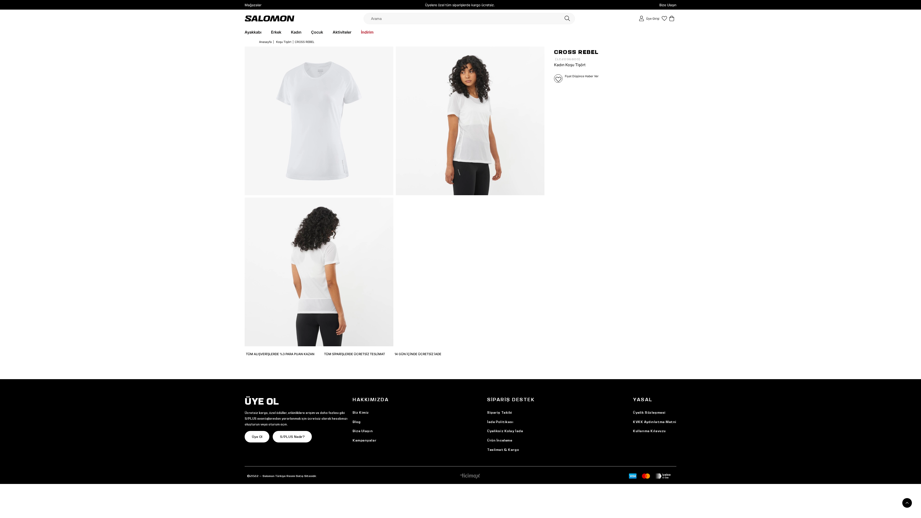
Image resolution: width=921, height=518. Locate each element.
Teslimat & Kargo (503, 449)
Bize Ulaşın (667, 5)
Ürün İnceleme (499, 440)
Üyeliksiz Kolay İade (505, 431)
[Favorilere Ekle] (558, 78)
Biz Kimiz (361, 412)
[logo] (270, 18)
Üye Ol (257, 436)
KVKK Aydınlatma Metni (654, 422)
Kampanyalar (364, 440)
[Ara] (567, 18)
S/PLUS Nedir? (292, 436)
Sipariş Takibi (499, 412)
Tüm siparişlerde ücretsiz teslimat (354, 354)
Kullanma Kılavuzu (649, 431)
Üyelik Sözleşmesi (649, 412)
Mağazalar (253, 5)
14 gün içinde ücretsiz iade (418, 354)
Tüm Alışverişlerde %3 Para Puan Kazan (280, 354)
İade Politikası (500, 422)
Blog (356, 422)
